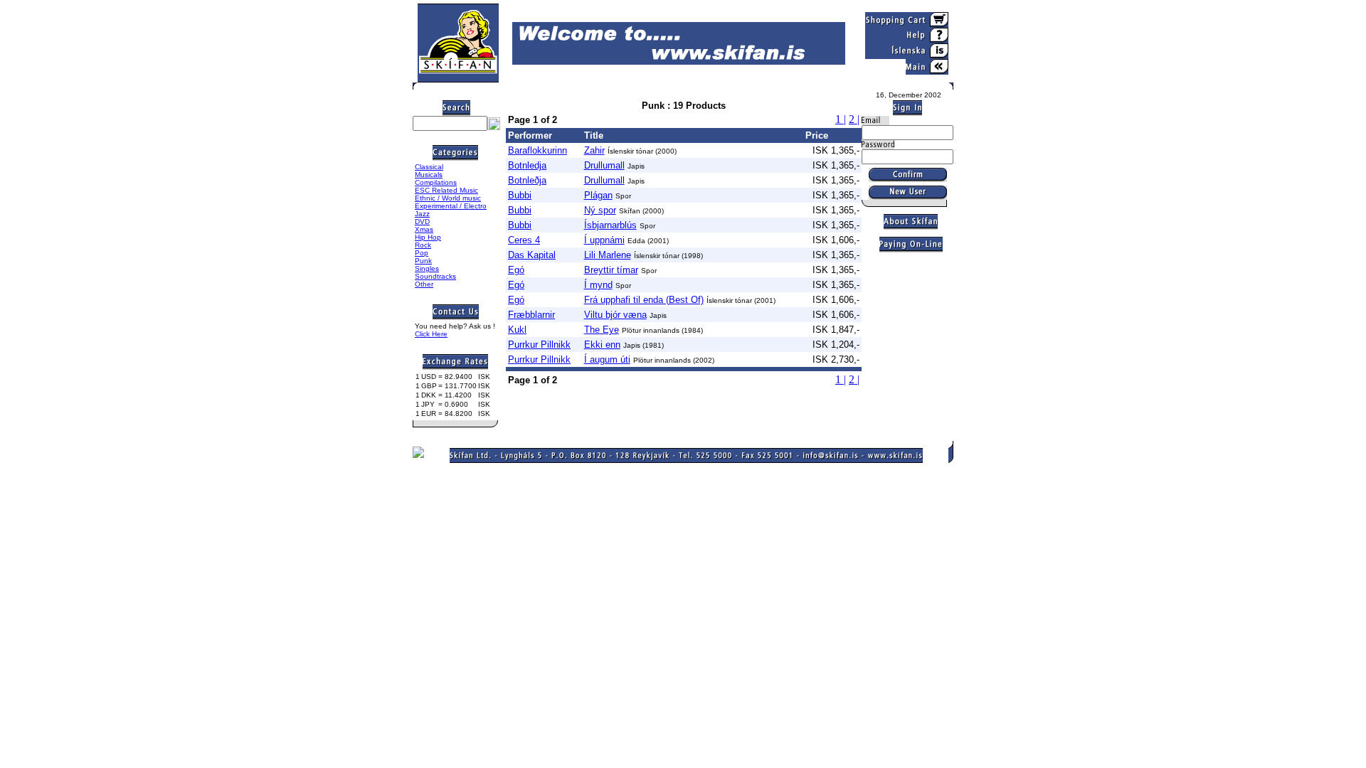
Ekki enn (602, 344)
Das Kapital (532, 255)
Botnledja (527, 165)
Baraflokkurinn (537, 150)
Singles (427, 268)
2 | (854, 119)
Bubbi (519, 195)
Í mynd (598, 284)
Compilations (436, 182)
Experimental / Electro (451, 206)
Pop (421, 253)
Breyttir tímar (611, 270)
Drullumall (604, 165)
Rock (423, 245)
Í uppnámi (604, 240)
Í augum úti (607, 359)
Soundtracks (435, 276)
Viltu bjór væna (615, 314)
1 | (840, 119)
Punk (423, 261)
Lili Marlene (607, 255)
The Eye (601, 329)
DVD (422, 221)
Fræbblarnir (531, 314)
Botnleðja (527, 180)
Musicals (429, 174)
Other (424, 284)
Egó (516, 270)
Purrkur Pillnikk (539, 344)
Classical (429, 167)
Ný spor (600, 210)
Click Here (431, 334)
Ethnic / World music (448, 198)
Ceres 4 (524, 240)
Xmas (424, 229)
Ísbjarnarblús (610, 225)
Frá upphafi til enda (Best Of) (644, 299)
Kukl (517, 329)
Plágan (598, 195)
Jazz (422, 214)
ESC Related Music (446, 190)
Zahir (594, 150)
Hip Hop (428, 237)
